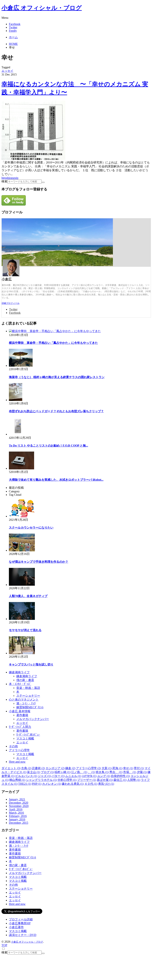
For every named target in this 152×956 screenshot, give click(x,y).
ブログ (47, 772)
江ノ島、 (79, 772)
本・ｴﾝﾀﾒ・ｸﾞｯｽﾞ (20, 684)
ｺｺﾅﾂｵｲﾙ (89, 776)
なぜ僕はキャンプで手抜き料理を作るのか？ (38, 561)
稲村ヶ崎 (62, 772)
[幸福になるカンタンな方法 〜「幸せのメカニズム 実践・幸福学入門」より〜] (33, 158)
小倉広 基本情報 (19, 711)
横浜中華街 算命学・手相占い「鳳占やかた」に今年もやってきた (53, 342)
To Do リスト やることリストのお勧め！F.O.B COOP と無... (48, 445)
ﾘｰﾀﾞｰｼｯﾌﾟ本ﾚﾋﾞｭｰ (28, 734)
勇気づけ (106, 783)
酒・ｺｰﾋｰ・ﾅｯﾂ (26, 703)
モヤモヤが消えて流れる (25, 630)
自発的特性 (120, 776)
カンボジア (55, 768)
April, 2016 (15, 809)
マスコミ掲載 (25, 738)
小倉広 (7, 279)
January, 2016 (17, 819)
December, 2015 (18, 822)
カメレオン (51, 783)
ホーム (13, 37)
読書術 (38, 768)
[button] (76, 17)
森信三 (119, 779)
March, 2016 (16, 812)
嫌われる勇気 (73, 783)
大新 (107, 768)
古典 (26, 768)
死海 (117, 768)
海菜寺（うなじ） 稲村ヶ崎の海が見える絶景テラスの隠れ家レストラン (57, 377)
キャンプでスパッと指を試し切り (31, 664)
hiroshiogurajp (9, 177)
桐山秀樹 (17, 779)
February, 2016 (18, 816)
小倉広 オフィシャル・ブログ (41, 7)
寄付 (139, 768)
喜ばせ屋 (105, 779)
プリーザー (86, 779)
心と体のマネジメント (24, 699)
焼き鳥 (102, 772)
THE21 (24, 783)
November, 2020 (19, 806)
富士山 (33, 772)
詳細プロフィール (10, 303)
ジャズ (44, 776)
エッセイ (7, 70)
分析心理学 (66, 779)
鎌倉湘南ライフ (19, 672)
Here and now (17, 761)
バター (58, 776)
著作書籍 (22, 715)
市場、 (129, 772)
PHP (36, 783)
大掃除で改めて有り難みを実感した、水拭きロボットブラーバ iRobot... (56, 479)
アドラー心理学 (19, 750)
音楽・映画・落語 (28, 687)
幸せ (128, 768)
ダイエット (10, 768)
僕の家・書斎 (25, 680)
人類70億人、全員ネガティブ (28, 596)
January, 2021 (17, 799)
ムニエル (73, 776)
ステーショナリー (28, 695)
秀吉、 (115, 772)
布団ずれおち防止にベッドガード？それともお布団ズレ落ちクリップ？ (56, 411)
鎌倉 (70, 768)
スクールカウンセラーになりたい (31, 527)
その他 (13, 746)
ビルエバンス (26, 776)
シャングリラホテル (41, 779)
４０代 (90, 783)
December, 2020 (18, 802)
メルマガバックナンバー (32, 719)
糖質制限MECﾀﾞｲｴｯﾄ (30, 707)
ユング (103, 776)
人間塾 (133, 779)
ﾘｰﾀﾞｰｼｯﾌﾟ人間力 (20, 726)
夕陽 (142, 772)
